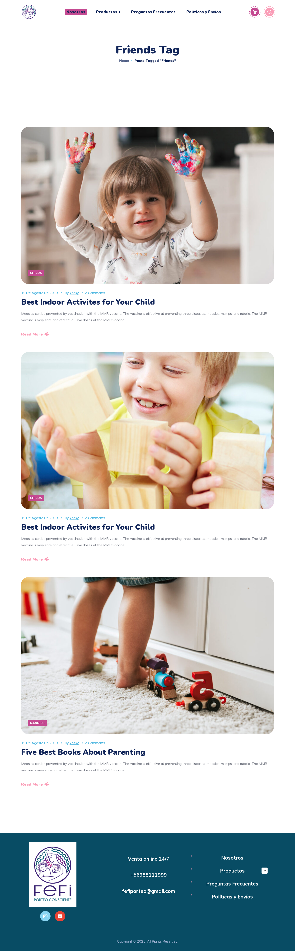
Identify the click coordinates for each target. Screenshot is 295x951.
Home (124, 60)
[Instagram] (45, 916)
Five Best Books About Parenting (83, 752)
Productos (232, 871)
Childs (36, 273)
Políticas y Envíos (232, 896)
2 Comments (95, 293)
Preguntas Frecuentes (232, 884)
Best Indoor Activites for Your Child (88, 302)
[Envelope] (60, 916)
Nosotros (232, 858)
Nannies (37, 723)
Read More (32, 334)
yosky (74, 293)
